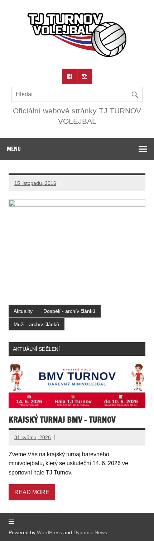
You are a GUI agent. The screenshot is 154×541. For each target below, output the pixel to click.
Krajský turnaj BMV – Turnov (62, 419)
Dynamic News (90, 532)
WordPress (49, 532)
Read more (31, 492)
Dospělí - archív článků (69, 311)
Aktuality (23, 311)
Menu (14, 149)
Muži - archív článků (36, 324)
